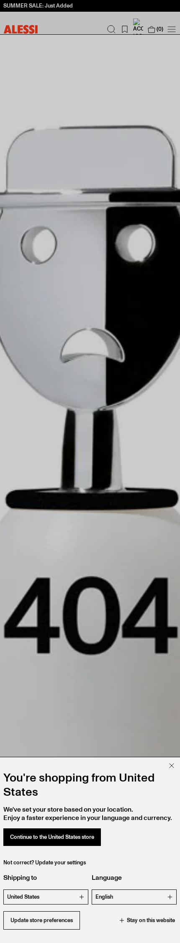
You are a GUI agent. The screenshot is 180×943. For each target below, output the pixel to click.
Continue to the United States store (52, 837)
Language (107, 878)
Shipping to (20, 878)
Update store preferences (41, 920)
